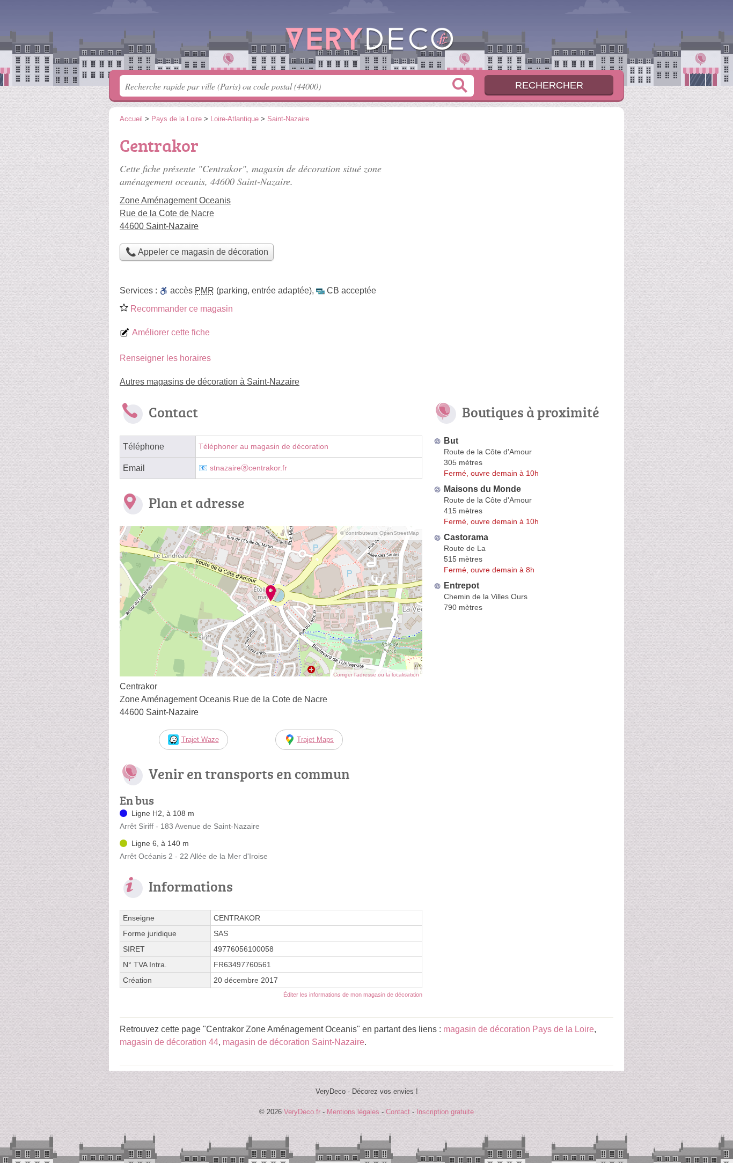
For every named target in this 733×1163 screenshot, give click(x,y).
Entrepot (461, 585)
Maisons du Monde (482, 489)
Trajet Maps (315, 739)
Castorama (466, 537)
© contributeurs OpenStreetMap (379, 533)
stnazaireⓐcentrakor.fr (248, 468)
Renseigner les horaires (165, 358)
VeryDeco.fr (366, 38)
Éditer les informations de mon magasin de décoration (352, 994)
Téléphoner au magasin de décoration (263, 447)
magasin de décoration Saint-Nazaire (293, 1042)
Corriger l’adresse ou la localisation (376, 675)
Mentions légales (353, 1112)
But (451, 440)
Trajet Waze (200, 739)
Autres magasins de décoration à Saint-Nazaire (209, 381)
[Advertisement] (523, 207)
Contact (398, 1112)
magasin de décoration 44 (169, 1042)
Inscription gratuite (445, 1112)
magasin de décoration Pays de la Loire (518, 1029)
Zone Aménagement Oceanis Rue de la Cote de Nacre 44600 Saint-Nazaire (175, 213)
